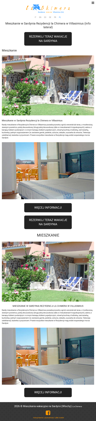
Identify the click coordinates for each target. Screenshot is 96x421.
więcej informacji (48, 207)
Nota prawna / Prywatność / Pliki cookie (48, 418)
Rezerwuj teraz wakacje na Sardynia (48, 39)
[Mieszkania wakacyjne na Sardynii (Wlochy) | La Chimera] (48, 8)
